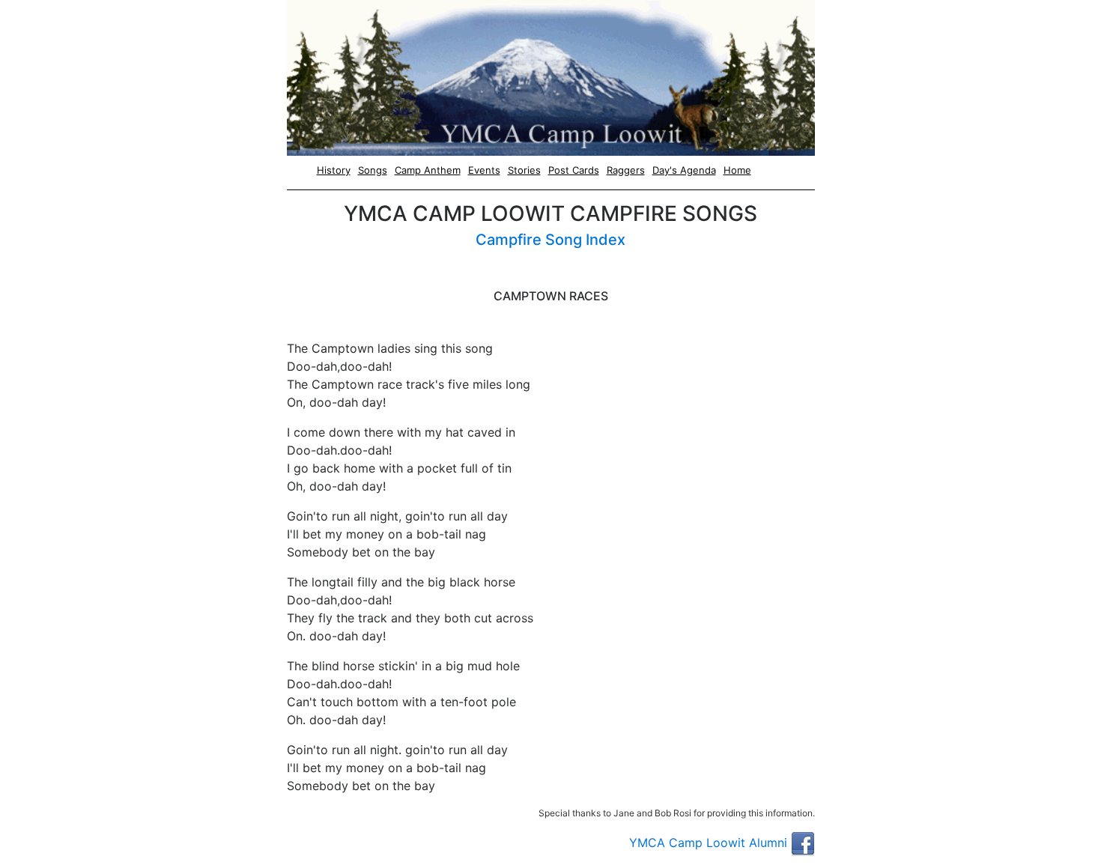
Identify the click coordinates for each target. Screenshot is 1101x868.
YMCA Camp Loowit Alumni (710, 842)
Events (484, 170)
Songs (372, 170)
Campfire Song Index (550, 240)
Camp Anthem (428, 170)
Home (737, 170)
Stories (524, 170)
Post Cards (573, 170)
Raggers (626, 170)
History (334, 170)
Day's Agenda (684, 170)
